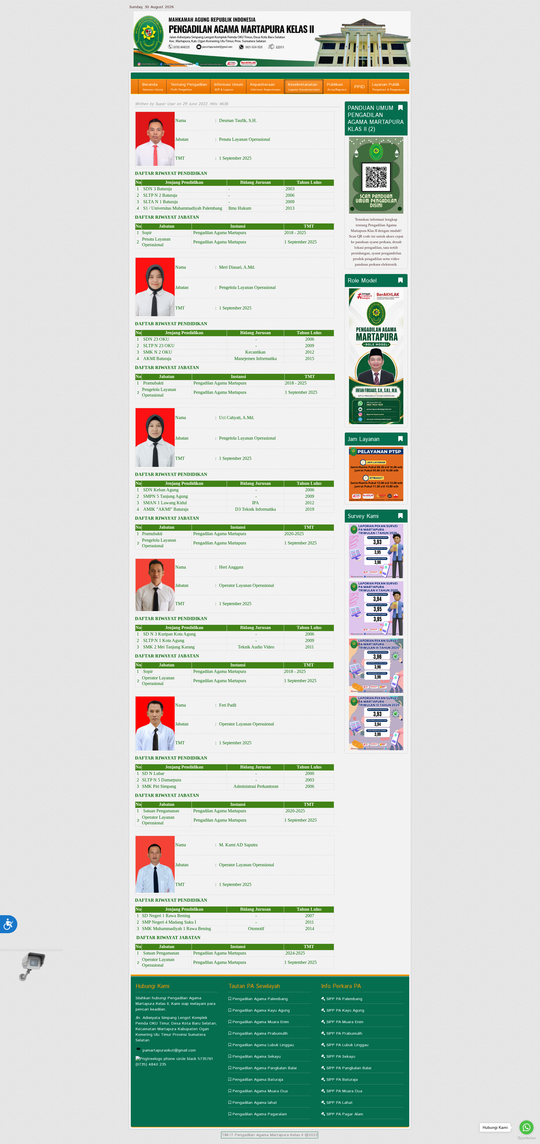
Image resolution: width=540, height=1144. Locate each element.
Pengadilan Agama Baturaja (258, 1079)
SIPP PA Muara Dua (344, 1091)
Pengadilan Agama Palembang (260, 999)
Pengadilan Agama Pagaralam (260, 1114)
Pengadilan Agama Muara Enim (261, 1022)
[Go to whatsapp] (526, 1127)
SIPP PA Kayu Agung (345, 1010)
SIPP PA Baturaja (342, 1079)
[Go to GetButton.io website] (527, 1138)
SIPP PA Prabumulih (344, 1033)
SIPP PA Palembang (344, 999)
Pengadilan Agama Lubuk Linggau (263, 1045)
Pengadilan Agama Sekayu (257, 1056)
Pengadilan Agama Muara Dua (260, 1091)
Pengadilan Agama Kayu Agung (261, 1010)
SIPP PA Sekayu (341, 1056)
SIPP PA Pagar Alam (345, 1114)
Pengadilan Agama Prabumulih (260, 1033)
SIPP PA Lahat (340, 1102)
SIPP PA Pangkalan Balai (349, 1068)
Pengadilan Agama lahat (255, 1102)
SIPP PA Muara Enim (345, 1022)
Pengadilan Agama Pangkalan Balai (265, 1068)
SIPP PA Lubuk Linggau (347, 1045)
